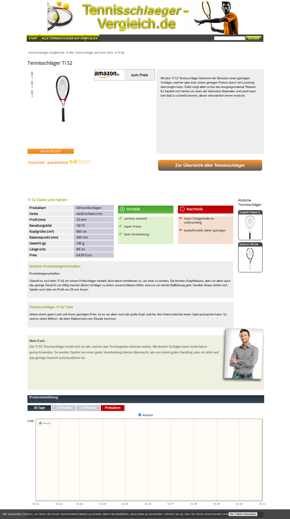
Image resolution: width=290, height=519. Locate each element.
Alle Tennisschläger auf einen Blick (69, 38)
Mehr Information (246, 514)
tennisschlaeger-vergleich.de (47, 52)
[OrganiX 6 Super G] (250, 238)
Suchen (253, 38)
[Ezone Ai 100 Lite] (250, 270)
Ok (231, 514)
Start (33, 38)
